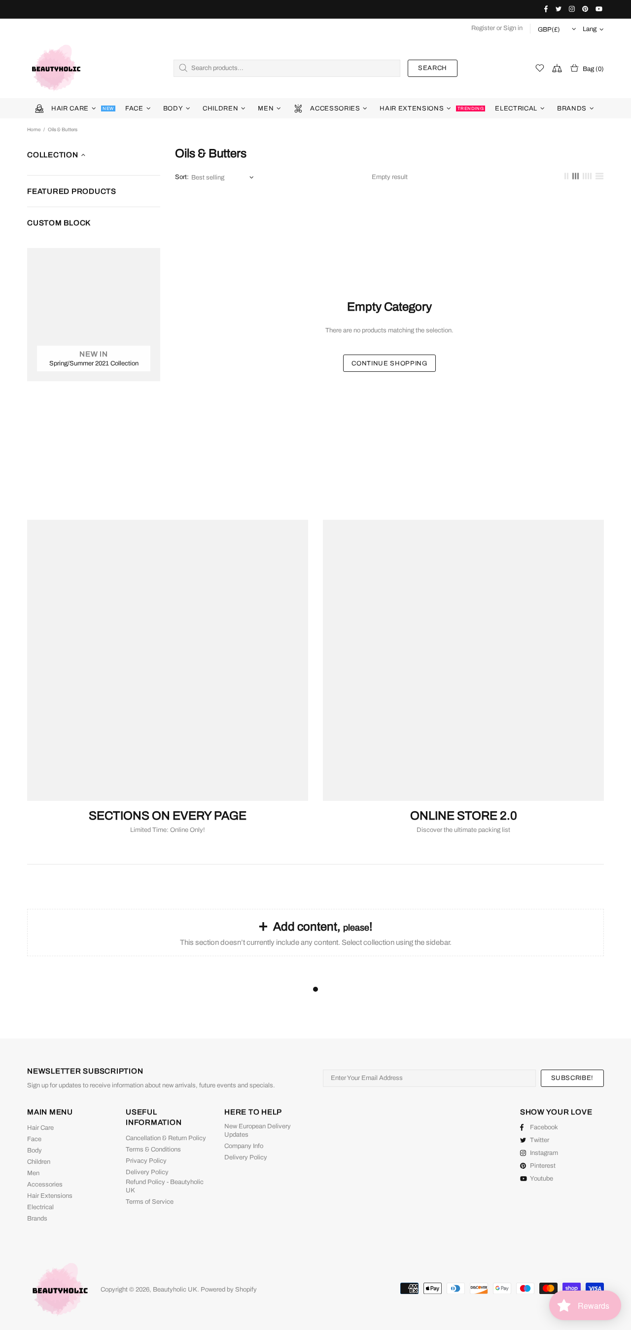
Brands (37, 1218)
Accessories (45, 1184)
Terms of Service (150, 1201)
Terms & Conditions (153, 1149)
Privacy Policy (146, 1160)
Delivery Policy (147, 1172)
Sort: (182, 177)
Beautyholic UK (56, 68)
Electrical (40, 1207)
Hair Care (40, 1127)
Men (33, 1173)
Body (34, 1150)
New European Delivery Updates (257, 1130)
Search (432, 68)
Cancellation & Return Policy (166, 1138)
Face (34, 1139)
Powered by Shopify (229, 1289)
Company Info (243, 1146)
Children (38, 1161)
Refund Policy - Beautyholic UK (165, 1186)
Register (483, 28)
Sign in (513, 28)
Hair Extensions (49, 1195)
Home (33, 129)
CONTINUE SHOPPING (389, 363)
